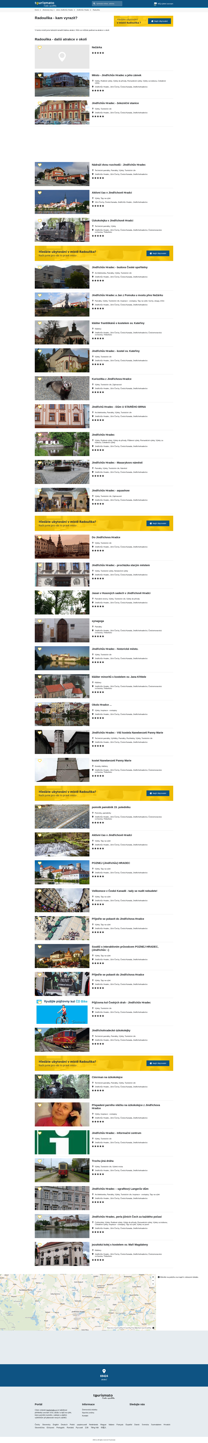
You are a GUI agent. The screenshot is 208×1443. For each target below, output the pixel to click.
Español (129, 1424)
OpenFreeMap (118, 1328)
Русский (79, 1427)
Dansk (137, 1424)
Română (70, 1427)
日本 (87, 1427)
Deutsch (64, 1424)
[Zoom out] (153, 1280)
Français (120, 1424)
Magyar (103, 1424)
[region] (78, 1302)
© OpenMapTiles (129, 1328)
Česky (37, 1424)
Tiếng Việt (95, 1427)
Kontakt (85, 1416)
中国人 (103, 1427)
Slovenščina (39, 1427)
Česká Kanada (126, 87)
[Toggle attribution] (153, 1327)
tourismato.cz (51, 1410)
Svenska (145, 1424)
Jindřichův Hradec (102, 87)
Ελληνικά (50, 1427)
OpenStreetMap (146, 1328)
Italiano (111, 1424)
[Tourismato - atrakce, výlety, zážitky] (46, 4)
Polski (72, 1424)
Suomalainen (156, 1424)
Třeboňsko (108, 232)
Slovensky (46, 1424)
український (82, 1424)
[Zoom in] (153, 1277)
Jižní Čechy (114, 87)
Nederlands (93, 1424)
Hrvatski (167, 1424)
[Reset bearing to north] (153, 1284)
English (56, 1424)
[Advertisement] (104, 143)
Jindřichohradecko (140, 87)
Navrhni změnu (88, 1413)
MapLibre (110, 1328)
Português (60, 1427)
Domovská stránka (89, 1410)
